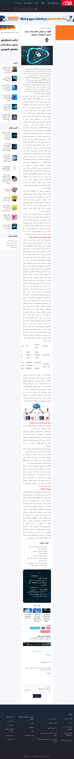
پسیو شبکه (14, 247)
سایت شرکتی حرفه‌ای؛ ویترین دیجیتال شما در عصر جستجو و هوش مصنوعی (6, 158)
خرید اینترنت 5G (12, 243)
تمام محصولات (29, 735)
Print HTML (34, 639)
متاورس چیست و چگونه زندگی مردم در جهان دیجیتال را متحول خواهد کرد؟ (6, 117)
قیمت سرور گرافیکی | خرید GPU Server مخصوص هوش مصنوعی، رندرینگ (6, 147)
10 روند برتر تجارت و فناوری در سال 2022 (6, 78)
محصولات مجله (28, 3)
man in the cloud (45, 631)
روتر (32, 723)
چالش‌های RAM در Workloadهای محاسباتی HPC (6, 168)
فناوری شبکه (68, 719)
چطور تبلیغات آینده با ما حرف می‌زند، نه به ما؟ (6, 198)
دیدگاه (48, 673)
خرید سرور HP (12, 241)
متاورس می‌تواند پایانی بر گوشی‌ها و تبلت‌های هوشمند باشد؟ (6, 69)
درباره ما (10, 721)
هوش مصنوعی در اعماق (40, 556)
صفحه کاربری (9, 735)
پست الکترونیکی (45, 662)
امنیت (31, 40)
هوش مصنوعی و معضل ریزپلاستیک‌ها (40, 552)
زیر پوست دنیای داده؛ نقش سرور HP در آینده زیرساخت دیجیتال (6, 208)
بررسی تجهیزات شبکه (53, 3)
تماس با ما (18, 3)
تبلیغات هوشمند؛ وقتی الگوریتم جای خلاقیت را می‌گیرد (6, 217)
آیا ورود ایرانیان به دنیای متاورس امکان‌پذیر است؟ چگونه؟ (6, 97)
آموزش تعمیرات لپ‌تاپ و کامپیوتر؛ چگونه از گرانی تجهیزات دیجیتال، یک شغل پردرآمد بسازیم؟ (6, 179)
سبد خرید (10, 739)
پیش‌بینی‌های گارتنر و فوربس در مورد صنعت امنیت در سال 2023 (46, 618)
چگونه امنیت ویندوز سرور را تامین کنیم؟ (28, 616)
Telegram (47, 639)
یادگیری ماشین (52, 728)
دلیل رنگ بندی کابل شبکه (6, 190)
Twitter (41, 639)
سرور (27, 756)
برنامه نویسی (53, 719)
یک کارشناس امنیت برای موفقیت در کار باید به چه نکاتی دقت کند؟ (37, 618)
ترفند (36, 3)
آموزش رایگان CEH (66, 740)
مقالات (42, 3)
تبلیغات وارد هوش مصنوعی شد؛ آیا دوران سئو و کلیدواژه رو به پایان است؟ (6, 135)
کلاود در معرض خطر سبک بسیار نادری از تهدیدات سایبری (38, 33)
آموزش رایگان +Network (68, 734)
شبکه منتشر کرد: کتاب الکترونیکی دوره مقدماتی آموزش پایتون (37, 564)
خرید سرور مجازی (12, 245)
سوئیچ (31, 727)
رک (32, 731)
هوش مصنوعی (52, 723)
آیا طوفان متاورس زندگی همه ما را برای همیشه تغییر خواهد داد (6, 88)
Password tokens (35, 628)
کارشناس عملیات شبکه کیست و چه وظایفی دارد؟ (6, 226)
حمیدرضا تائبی (40, 40)
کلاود (43, 628)
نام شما (48, 655)
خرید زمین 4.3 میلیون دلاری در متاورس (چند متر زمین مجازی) (6, 107)
